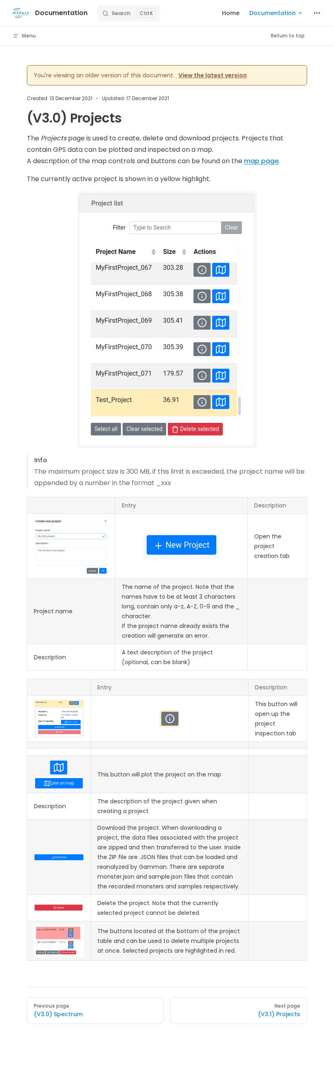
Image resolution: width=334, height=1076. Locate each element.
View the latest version (212, 75)
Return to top (288, 35)
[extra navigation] (317, 13)
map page (261, 161)
